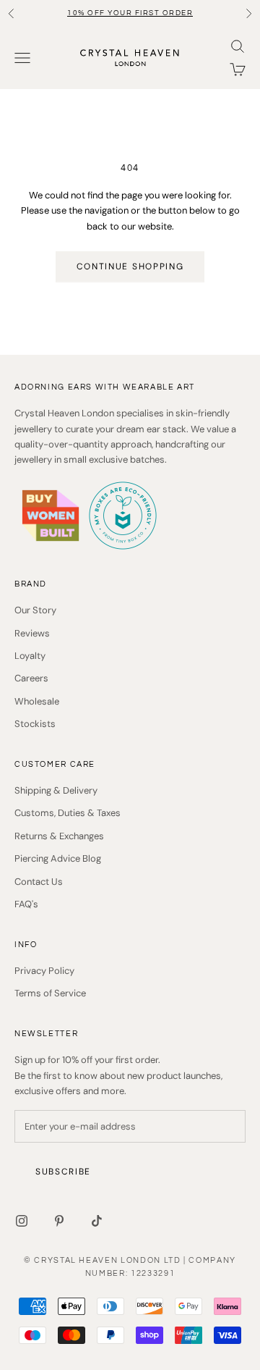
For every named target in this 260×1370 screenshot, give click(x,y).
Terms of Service (50, 993)
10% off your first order (130, 13)
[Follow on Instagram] (21, 1221)
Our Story (35, 610)
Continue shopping (130, 266)
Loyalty (30, 656)
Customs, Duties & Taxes (67, 813)
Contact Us (38, 881)
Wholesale (36, 701)
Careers (31, 678)
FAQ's (26, 904)
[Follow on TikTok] (97, 1221)
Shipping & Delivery (56, 790)
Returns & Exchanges (59, 836)
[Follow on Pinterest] (59, 1221)
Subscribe (63, 1171)
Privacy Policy (44, 971)
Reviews (32, 633)
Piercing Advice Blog (57, 858)
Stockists (35, 724)
